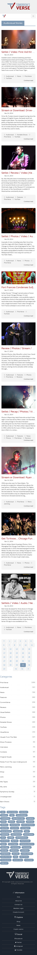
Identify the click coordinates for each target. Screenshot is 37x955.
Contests (3, 752)
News (19, 76)
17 (4, 653)
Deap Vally (20, 821)
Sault (2, 812)
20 (23, 653)
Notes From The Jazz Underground (13, 762)
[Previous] (4, 641)
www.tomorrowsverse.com (24, 882)
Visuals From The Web (8, 737)
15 (23, 649)
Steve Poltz (4, 828)
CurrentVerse (5, 702)
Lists (2, 777)
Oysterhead (4, 834)
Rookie (3, 821)
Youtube (19, 950)
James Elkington (21, 815)
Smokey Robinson (22, 837)
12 (4, 649)
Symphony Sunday (7, 792)
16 (29, 649)
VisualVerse (4, 732)
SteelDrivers (14, 850)
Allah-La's (4, 863)
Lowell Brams (5, 818)
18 (10, 653)
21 (29, 653)
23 (10, 657)
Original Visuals (6, 757)
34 (17, 665)
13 (10, 649)
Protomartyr (28, 860)
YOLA (3, 837)
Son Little (15, 853)
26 (29, 657)
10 (26, 645)
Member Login (18, 908)
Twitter (19, 942)
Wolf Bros (4, 825)
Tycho (27, 831)
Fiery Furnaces (25, 840)
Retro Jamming (6, 767)
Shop (2, 772)
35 (23, 665)
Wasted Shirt (17, 831)
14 (17, 649)
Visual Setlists (5, 712)
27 (4, 661)
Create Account (18, 912)
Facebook (18, 938)
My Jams (3, 787)
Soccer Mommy (5, 831)
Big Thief (14, 840)
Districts (11, 821)
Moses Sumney (28, 834)
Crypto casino (18, 929)
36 (29, 665)
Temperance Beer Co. (27, 844)
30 (23, 661)
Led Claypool (25, 828)
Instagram (19, 946)
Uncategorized (5, 797)
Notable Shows (22, 135)
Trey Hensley (26, 847)
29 (17, 661)
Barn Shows (4, 802)
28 (10, 661)
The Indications (5, 860)
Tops (12, 815)
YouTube (9, 78)
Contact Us (18, 904)
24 (17, 657)
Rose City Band (12, 812)
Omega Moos (5, 853)
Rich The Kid (24, 857)
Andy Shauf (23, 812)
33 (10, 665)
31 (29, 661)
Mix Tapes (4, 782)
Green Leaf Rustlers (28, 825)
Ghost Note (14, 828)
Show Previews (6, 742)
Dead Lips (30, 821)
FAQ (18, 897)
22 (4, 657)
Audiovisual (10, 76)
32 (4, 665)
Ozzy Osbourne (16, 834)
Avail (15, 857)
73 (16, 669)
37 (4, 669)
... (10, 669)
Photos (27, 261)
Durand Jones (18, 860)
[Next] (28, 669)
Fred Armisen (15, 847)
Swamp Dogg (15, 825)
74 (22, 669)
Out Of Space (13, 844)
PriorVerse (28, 76)
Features (20, 197)
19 (17, 653)
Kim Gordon (4, 840)
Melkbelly (4, 815)
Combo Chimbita (27, 853)
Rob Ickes (4, 850)
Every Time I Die (5, 857)
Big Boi (3, 844)
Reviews (19, 377)
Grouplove (30, 818)
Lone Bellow (24, 850)
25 (23, 657)
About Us (18, 901)
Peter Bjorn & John (18, 818)
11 (32, 645)
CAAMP (10, 837)
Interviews (4, 747)
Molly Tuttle (4, 847)
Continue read (28, 80)
